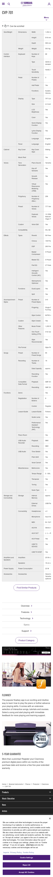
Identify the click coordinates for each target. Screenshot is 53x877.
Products (36, 784)
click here (30, 845)
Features (25, 612)
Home (4, 784)
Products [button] (5, 792)
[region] (26, 846)
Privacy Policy (16, 852)
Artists (4, 811)
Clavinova (45, 784)
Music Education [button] (8, 798)
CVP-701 (8, 786)
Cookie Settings (26, 857)
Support (25, 630)
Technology (25, 618)
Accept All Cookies (26, 872)
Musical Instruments (16, 784)
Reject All (26, 865)
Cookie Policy (28, 852)
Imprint (6, 852)
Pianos (27, 784)
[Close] (50, 818)
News (4, 804)
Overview (25, 605)
